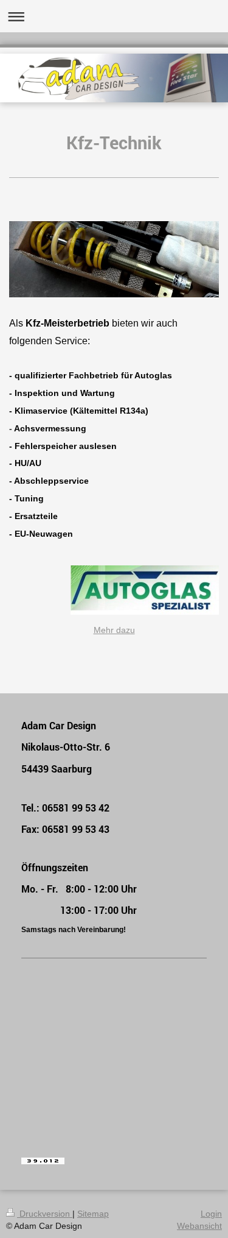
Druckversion (44, 1214)
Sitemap (93, 1214)
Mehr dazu (114, 630)
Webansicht (199, 1226)
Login (211, 1214)
